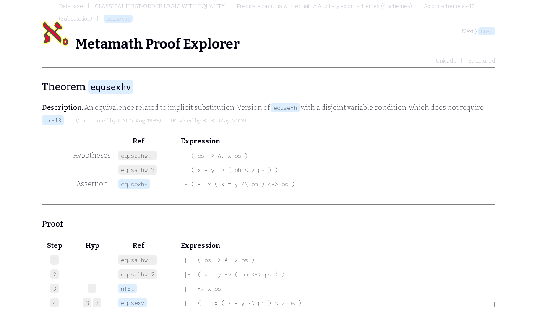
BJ (205, 120)
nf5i (127, 288)
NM (122, 120)
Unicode (446, 60)
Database (71, 6)
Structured (481, 60)
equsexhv (118, 18)
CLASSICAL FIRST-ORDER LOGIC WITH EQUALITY (160, 6)
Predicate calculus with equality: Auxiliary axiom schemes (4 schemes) (324, 6)
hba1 (487, 31)
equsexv (132, 302)
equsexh (285, 107)
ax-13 (52, 120)
